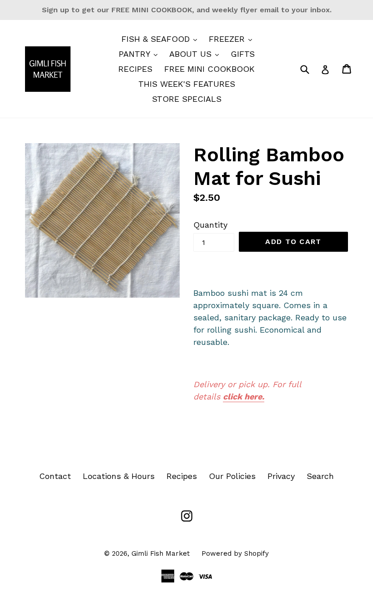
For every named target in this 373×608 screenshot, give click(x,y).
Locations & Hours (119, 476)
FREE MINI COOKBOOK (209, 69)
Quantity (210, 224)
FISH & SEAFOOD (161, 39)
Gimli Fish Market (160, 553)
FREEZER (233, 39)
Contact (55, 476)
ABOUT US (196, 54)
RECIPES (135, 69)
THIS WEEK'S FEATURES (186, 84)
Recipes (181, 476)
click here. (243, 396)
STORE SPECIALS (187, 99)
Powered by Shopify (235, 553)
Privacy (281, 476)
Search (320, 476)
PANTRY (140, 54)
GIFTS (243, 54)
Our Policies (232, 476)
